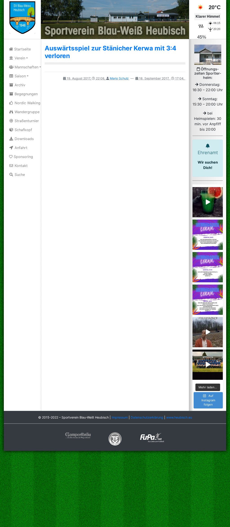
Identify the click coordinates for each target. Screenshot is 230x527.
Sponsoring (23, 156)
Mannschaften (25, 67)
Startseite (22, 49)
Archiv (19, 85)
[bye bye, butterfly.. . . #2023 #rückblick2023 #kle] (207, 365)
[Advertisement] (115, 489)
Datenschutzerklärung (147, 417)
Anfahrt (20, 147)
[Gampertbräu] (78, 435)
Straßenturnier (26, 121)
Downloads (23, 138)
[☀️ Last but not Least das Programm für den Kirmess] (207, 235)
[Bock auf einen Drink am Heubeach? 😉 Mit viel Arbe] (207, 202)
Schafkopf (22, 129)
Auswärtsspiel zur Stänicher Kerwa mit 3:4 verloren (110, 52)
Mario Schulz (119, 78)
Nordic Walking (26, 103)
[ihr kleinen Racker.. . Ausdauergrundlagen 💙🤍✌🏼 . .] (207, 332)
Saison (19, 76)
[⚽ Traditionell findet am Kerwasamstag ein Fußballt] (207, 267)
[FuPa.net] (152, 437)
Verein (19, 58)
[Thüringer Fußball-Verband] (115, 438)
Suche (19, 174)
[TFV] (22, 17)
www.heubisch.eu (179, 417)
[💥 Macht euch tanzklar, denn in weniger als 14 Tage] (207, 300)
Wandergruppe (26, 112)
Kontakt (20, 165)
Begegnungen (25, 94)
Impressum (120, 417)
